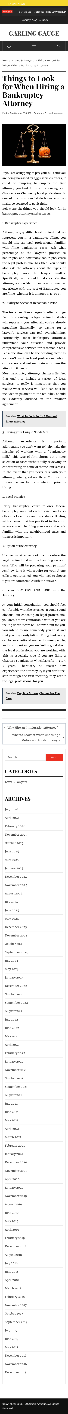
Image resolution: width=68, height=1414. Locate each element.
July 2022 (11, 1019)
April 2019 (12, 1229)
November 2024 (16, 885)
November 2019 (16, 1196)
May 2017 (11, 1347)
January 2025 (14, 868)
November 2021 (16, 1070)
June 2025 (12, 851)
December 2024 (16, 876)
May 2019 (11, 1221)
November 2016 (16, 1364)
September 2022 (16, 1002)
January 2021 (14, 1154)
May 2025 (12, 860)
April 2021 (12, 1129)
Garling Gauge (34, 33)
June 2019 (12, 1213)
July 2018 (11, 1263)
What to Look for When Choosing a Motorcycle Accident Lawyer (36, 737)
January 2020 (14, 1187)
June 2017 (12, 1339)
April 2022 (12, 1044)
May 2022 (12, 1036)
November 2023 (16, 935)
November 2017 (16, 1305)
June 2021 (12, 1112)
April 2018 (12, 1280)
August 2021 (13, 1095)
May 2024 (12, 918)
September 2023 (16, 952)
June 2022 (12, 1028)
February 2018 (15, 1297)
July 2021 (11, 1103)
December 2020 (16, 1162)
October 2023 (14, 944)
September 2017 (16, 1322)
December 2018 (15, 1246)
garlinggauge (55, 113)
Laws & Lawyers (16, 782)
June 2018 (12, 1271)
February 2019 (15, 1238)
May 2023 (12, 969)
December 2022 (16, 986)
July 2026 (11, 809)
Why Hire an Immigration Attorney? (33, 727)
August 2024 (13, 893)
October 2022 (14, 994)
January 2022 (14, 1061)
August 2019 (13, 1204)
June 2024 (12, 910)
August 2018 (13, 1255)
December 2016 (16, 1355)
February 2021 (15, 1145)
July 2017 (11, 1330)
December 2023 (16, 927)
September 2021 (16, 1087)
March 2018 (13, 1288)
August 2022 (13, 1011)
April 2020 (12, 1179)
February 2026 (15, 826)
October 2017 (14, 1313)
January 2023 (14, 977)
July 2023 (11, 960)
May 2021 (11, 1120)
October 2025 (14, 843)
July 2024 (11, 902)
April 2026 (12, 818)
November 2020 (16, 1171)
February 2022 (15, 1053)
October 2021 (14, 1078)
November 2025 (16, 834)
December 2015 (15, 1372)
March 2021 (13, 1137)
